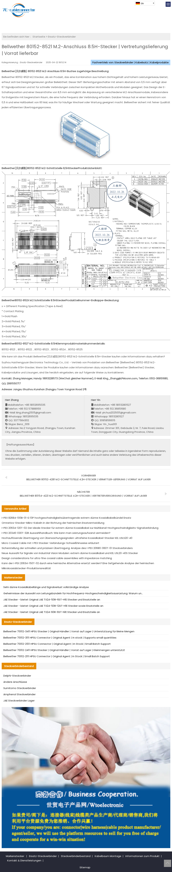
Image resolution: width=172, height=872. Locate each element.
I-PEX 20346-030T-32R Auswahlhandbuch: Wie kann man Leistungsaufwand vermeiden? (56, 533)
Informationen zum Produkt (142, 856)
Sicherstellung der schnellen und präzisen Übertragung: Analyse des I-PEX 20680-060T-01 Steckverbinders (67, 548)
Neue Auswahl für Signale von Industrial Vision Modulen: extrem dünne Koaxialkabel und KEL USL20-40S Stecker (70, 553)
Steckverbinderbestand (76, 856)
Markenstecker (15, 856)
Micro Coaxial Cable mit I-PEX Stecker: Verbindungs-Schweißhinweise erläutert (50, 543)
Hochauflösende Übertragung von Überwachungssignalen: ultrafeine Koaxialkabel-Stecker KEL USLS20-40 (67, 538)
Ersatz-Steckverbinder (62, 36)
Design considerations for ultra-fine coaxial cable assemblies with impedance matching (57, 558)
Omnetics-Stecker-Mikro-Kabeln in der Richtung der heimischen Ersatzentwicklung (53, 523)
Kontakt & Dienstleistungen (24, 860)
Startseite (39, 36)
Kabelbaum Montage (108, 856)
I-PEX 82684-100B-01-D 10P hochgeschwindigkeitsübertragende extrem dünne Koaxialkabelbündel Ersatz (66, 517)
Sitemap (85, 867)
